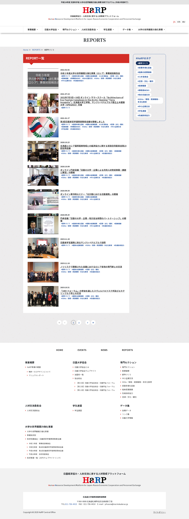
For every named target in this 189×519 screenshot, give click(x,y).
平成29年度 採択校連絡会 (39, 454)
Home (26, 49)
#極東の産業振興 (91, 76)
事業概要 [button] (32, 29)
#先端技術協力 (78, 80)
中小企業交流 (127, 378)
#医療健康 (64, 78)
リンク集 (125, 414)
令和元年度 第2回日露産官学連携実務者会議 (46, 447)
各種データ (126, 410)
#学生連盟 (64, 129)
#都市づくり (65, 76)
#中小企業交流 (66, 80)
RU (183, 21)
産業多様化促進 (128, 385)
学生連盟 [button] (107, 29)
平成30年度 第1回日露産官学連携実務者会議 (46, 450)
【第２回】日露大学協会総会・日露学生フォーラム (95, 386)
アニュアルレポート (36, 375)
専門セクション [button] (69, 29)
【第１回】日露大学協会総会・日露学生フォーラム (95, 390)
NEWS (104, 350)
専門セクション (128, 367)
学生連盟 (78, 410)
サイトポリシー (159, 512)
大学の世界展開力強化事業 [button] (150, 29)
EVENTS (82, 350)
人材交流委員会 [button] (88, 29)
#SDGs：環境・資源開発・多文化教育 (107, 78)
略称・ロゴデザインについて (40, 371)
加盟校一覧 (79, 374)
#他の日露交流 (87, 78)
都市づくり (126, 374)
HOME (59, 350)
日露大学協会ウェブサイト (85, 371)
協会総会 (78, 378)
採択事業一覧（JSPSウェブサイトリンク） (44, 457)
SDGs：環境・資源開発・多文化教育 (137, 382)
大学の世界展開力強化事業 (38, 431)
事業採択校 (31, 435)
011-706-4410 (71, 504)
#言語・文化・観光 (116, 76)
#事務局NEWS (75, 78)
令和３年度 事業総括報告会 (40, 443)
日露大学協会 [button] (50, 29)
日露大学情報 (127, 418)
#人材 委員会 (103, 76)
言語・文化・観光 (129, 397)
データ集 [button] (127, 29)
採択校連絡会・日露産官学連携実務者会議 (44, 439)
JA (174, 21)
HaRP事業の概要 (34, 367)
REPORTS (36, 49)
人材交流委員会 (33, 410)
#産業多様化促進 (78, 76)
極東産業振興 (127, 389)
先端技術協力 (127, 393)
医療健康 (125, 371)
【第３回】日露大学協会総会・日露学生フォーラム (95, 383)
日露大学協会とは (82, 367)
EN (178, 21)
